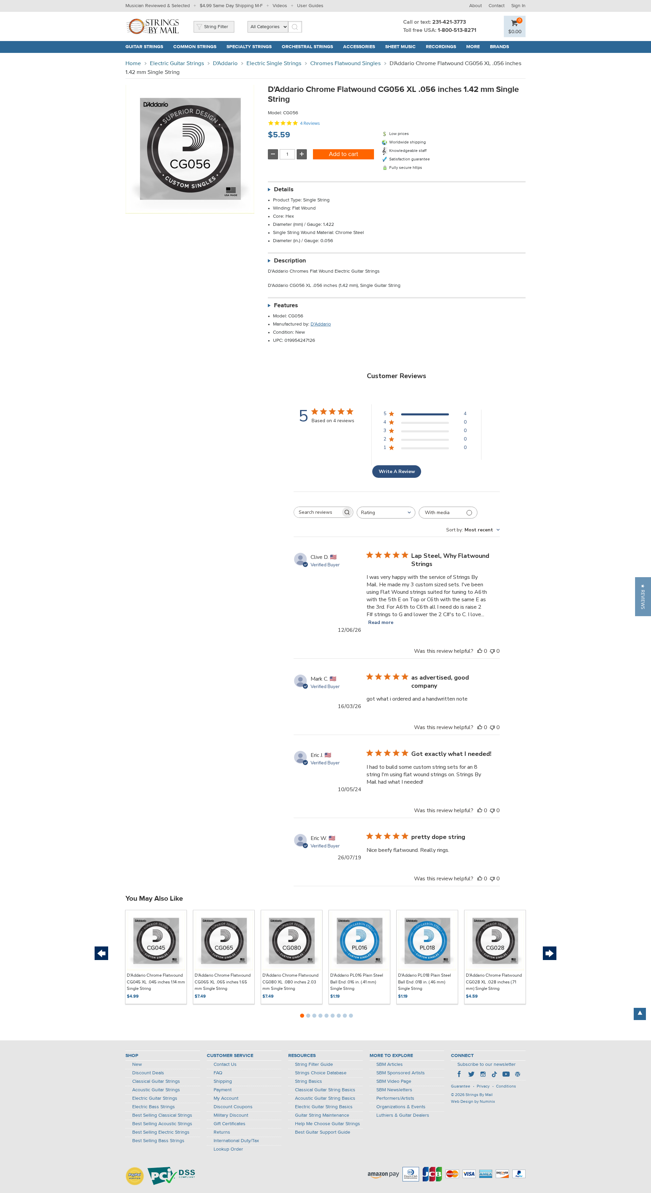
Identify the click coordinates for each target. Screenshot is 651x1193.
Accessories (359, 46)
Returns (222, 1132)
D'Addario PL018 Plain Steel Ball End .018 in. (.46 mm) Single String (424, 982)
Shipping (223, 1081)
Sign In (518, 5)
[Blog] (517, 1075)
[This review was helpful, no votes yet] (479, 651)
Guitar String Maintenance (322, 1115)
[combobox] (386, 513)
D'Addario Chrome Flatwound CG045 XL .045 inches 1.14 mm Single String (156, 982)
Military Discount (231, 1115)
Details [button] (284, 190)
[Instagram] (483, 1075)
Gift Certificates (229, 1123)
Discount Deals (148, 1073)
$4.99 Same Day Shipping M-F (231, 5)
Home (133, 63)
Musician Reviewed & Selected (157, 5)
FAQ (218, 1073)
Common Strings (194, 46)
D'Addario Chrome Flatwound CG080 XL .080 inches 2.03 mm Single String (290, 982)
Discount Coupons (233, 1106)
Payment (223, 1090)
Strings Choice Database (321, 1073)
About (475, 5)
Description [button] (290, 261)
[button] (643, 596)
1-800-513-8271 (457, 30)
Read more (380, 622)
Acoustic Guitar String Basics (325, 1098)
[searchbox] (317, 512)
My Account (226, 1098)
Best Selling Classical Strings (162, 1115)
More (473, 46)
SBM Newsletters (394, 1090)
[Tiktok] (494, 1075)
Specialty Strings (249, 46)
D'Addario (225, 63)
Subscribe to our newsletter (486, 1064)
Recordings (441, 46)
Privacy (483, 1086)
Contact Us (225, 1064)
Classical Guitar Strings (156, 1081)
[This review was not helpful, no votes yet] (492, 651)
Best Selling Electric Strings (161, 1132)
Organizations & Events (401, 1106)
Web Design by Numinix (473, 1102)
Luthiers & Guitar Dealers (402, 1115)
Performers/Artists (395, 1098)
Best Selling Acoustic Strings (162, 1123)
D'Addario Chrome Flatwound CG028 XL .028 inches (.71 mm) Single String (494, 982)
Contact (497, 5)
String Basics (308, 1081)
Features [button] (286, 305)
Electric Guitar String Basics (324, 1106)
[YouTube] (506, 1075)
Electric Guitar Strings (177, 63)
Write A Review (397, 471)
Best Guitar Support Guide (322, 1132)
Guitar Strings (144, 46)
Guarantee (460, 1086)
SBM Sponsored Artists (400, 1073)
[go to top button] (640, 1014)
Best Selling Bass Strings (158, 1140)
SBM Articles (389, 1064)
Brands (499, 46)
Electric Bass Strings (153, 1106)
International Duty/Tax (236, 1140)
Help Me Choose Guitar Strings (327, 1123)
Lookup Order (228, 1149)
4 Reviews (310, 123)
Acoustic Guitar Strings (156, 1090)
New (137, 1064)
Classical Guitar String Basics (325, 1090)
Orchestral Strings (307, 46)
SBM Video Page (393, 1081)
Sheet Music (400, 46)
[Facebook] (460, 1075)
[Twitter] (471, 1075)
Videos (280, 5)
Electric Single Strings (273, 63)
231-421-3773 (449, 22)
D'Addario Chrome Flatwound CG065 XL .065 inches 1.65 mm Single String (223, 982)
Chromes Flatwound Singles (345, 63)
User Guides (310, 5)
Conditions (506, 1086)
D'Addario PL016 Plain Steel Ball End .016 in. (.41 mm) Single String (356, 982)
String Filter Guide (314, 1064)
